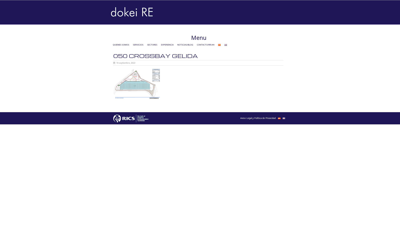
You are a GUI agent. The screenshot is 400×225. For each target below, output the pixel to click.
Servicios (138, 44)
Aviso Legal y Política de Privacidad (258, 118)
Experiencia (167, 44)
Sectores (152, 44)
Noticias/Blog (185, 44)
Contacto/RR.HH (205, 44)
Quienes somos (121, 44)
